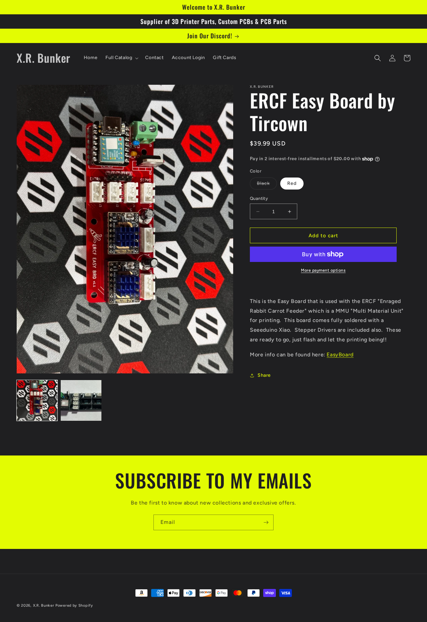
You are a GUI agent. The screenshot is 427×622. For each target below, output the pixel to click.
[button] (121, 58)
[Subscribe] (266, 522)
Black (267, 185)
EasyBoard (340, 354)
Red (292, 183)
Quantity (259, 198)
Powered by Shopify (74, 605)
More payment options (323, 270)
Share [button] (264, 375)
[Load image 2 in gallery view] (81, 400)
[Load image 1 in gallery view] (37, 400)
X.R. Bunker (43, 605)
